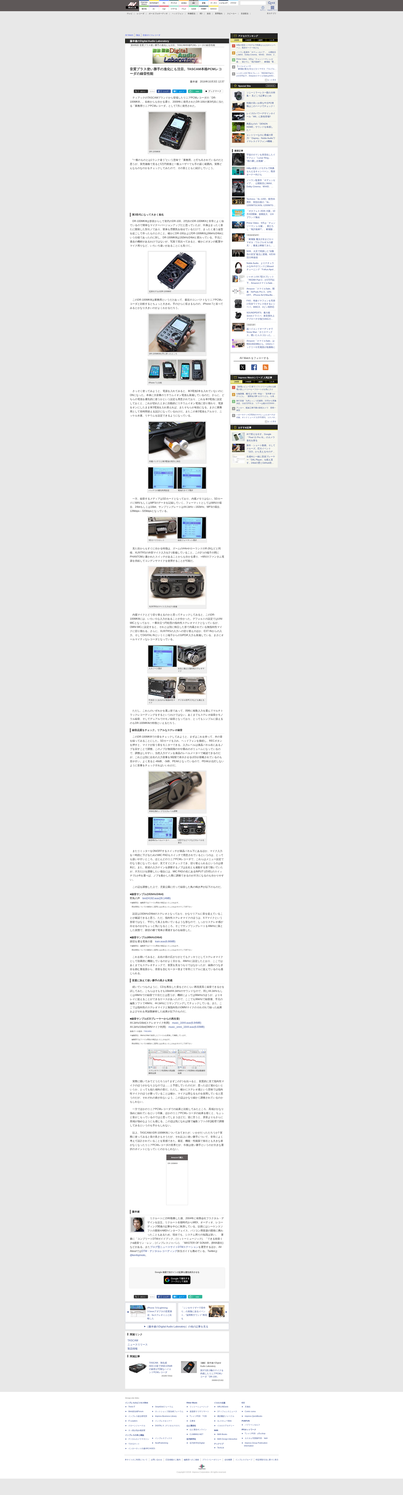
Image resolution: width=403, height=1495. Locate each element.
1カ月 (272, 40)
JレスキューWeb (224, 1421)
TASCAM (133, 1340)
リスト (152, 91)
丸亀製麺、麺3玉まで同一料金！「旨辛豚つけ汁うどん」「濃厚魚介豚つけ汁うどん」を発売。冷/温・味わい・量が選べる (255, 396)
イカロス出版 (219, 1403)
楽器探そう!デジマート (199, 1411)
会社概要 (228, 1460)
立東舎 (192, 1421)
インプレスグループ (243, 1460)
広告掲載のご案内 (173, 1460)
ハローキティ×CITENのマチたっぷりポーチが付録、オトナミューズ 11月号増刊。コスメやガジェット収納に (256, 417)
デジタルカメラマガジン (138, 1439)
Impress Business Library (166, 1416)
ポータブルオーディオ (158, 13)
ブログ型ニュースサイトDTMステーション (174, 1247)
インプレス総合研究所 (137, 1416)
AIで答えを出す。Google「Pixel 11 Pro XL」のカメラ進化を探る (261, 437)
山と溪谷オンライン (198, 1429)
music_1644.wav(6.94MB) (186, 1022)
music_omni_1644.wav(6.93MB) (186, 1027)
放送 (209, 13)
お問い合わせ (156, 1460)
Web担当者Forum (135, 1411)
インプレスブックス (163, 1438)
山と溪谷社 (191, 1426)
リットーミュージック (199, 1407)
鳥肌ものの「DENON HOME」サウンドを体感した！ (260, 126)
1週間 (260, 40)
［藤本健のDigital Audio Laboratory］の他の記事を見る (177, 1326)
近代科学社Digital (197, 1443)
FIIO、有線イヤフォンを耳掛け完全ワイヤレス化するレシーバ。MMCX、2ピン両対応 (261, 303)
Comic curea (250, 1411)
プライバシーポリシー (211, 1460)
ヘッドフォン (177, 13)
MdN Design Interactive (227, 1439)
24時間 (248, 40)
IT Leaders (132, 1421)
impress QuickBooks (253, 1416)
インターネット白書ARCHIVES (141, 1448)
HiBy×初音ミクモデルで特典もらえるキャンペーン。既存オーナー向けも (261, 171)
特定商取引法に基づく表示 (267, 1460)
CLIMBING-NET (196, 1434)
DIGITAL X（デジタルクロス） (168, 1426)
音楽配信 (244, 13)
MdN (216, 1430)
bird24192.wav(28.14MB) (156, 898)
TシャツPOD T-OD (198, 1416)
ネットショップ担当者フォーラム (169, 1411)
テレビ (129, 13)
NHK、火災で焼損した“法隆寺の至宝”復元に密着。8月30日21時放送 (261, 254)
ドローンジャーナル (136, 1426)
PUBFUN (246, 1421)
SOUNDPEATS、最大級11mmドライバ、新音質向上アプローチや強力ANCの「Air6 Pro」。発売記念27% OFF (261, 318)
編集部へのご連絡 (191, 1460)
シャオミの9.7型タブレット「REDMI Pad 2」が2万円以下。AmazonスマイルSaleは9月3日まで (255, 76)
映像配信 (191, 13)
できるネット (134, 1444)
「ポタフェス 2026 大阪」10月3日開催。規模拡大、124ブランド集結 (261, 214)
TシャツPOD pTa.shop (255, 1433)
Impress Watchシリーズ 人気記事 (255, 377)
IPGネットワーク (249, 1429)
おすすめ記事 (244, 427)
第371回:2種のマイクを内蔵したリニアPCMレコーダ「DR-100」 (212, 1373)
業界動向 (219, 13)
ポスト (143, 91)
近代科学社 (191, 1439)
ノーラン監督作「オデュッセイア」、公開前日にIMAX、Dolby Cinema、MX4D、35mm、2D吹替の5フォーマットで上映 (256, 55)
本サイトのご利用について (136, 1460)
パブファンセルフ (252, 1425)
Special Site (244, 86)
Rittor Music (192, 1403)
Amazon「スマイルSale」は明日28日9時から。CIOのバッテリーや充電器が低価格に (261, 344)
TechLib (220, 1448)
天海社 (247, 1407)
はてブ (181, 91)
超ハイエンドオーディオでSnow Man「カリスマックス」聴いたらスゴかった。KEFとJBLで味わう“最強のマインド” (261, 335)
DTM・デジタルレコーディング (159, 1251)
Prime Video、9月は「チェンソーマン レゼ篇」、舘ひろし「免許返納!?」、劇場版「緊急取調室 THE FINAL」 (256, 62)
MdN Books (222, 1434)
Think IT (131, 1407)
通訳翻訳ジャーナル (225, 1416)
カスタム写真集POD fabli (256, 1438)
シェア (165, 91)
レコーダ (140, 13)
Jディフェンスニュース (227, 1411)
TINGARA (147, 1031)
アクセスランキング (248, 36)
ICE (243, 1403)
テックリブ (219, 1444)
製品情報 (133, 1348)
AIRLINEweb (222, 1407)
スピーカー (231, 13)
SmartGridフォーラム (164, 1407)
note (197, 91)
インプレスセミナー (163, 1421)
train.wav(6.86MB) (165, 941)
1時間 (236, 40)
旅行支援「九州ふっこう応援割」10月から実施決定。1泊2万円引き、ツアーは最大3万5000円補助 (256, 403)
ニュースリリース (138, 1344)
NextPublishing (161, 1443)
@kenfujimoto (137, 1255)
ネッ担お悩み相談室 (136, 1430)
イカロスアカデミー (225, 1426)
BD (201, 13)
